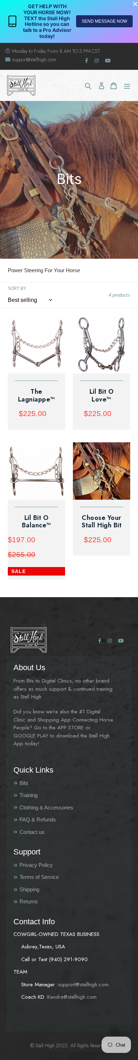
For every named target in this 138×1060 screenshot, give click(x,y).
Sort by (17, 288)
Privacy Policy (36, 865)
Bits (23, 783)
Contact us (32, 832)
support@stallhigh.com (34, 59)
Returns (28, 901)
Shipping (29, 889)
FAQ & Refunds (37, 820)
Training (28, 795)
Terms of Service (39, 877)
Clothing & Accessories (46, 807)
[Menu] (127, 85)
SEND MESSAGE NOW (104, 21)
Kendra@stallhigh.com (72, 997)
